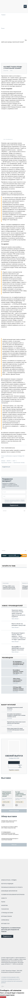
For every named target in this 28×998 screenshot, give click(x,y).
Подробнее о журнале (14, 770)
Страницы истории (7, 912)
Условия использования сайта (10, 977)
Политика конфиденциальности (10, 979)
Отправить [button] (3, 997)
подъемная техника (6, 462)
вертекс (9, 460)
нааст (14, 460)
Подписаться (14, 505)
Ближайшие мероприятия (9, 891)
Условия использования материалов (12, 894)
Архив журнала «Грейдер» (9, 880)
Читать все (14, 844)
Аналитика (4, 905)
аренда (3, 460)
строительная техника (18, 462)
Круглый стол (5, 923)
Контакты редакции (7, 883)
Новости (4, 898)
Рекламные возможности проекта (12, 887)
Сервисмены (5, 920)
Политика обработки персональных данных (11, 982)
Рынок (2, 28)
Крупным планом (6, 916)
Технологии (5, 909)
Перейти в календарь (14, 810)
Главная (3, 14)
